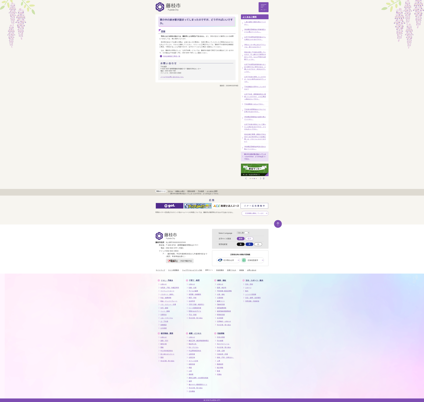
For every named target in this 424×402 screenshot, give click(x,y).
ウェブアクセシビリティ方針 (192, 270)
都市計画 (163, 344)
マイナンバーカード (167, 291)
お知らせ (163, 284)
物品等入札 (192, 344)
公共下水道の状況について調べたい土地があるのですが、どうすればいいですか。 (255, 126)
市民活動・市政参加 (252, 301)
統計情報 (220, 367)
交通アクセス (231, 270)
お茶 (190, 371)
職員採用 (220, 364)
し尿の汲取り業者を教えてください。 (255, 23)
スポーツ (248, 288)
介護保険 (220, 298)
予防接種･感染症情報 (224, 291)
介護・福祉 (221, 294)
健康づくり (221, 301)
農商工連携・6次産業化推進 (198, 378)
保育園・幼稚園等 (195, 294)
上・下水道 (164, 321)
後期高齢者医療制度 (224, 311)
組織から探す (180, 191)
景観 (162, 347)
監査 (218, 371)
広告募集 (192, 391)
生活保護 (220, 318)
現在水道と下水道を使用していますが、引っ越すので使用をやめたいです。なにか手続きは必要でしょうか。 (255, 55)
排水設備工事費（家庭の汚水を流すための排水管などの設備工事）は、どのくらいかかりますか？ (255, 137)
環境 (162, 357)
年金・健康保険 (165, 298)
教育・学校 (192, 298)
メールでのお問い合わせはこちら (172, 77)
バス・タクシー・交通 (168, 304)
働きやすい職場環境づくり (198, 384)
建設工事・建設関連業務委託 (199, 340)
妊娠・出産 (192, 288)
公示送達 (163, 328)
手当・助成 (192, 314)
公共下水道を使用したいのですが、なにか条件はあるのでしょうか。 (255, 79)
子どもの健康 (193, 291)
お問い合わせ (251, 270)
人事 (218, 361)
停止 (264, 178)
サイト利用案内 (173, 270)
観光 (246, 291)
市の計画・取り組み (196, 318)
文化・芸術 (249, 284)
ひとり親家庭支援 (195, 308)
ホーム (170, 191)
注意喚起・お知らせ (224, 321)
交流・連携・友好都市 (253, 298)
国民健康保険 (221, 308)
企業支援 (192, 354)
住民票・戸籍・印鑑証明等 (169, 288)
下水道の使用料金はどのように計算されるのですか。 (255, 110)
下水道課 (201, 191)
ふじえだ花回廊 (250, 294)
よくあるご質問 (249, 17)
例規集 (241, 270)
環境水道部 (191, 191)
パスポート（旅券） (167, 294)
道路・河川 (164, 340)
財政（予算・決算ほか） (225, 357)
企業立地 (192, 357)
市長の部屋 (221, 337)
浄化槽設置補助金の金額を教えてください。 (255, 118)
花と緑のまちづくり (167, 354)
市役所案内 (220, 270)
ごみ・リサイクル (166, 318)
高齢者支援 (221, 304)
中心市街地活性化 (166, 351)
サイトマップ (160, 270)
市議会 (219, 374)
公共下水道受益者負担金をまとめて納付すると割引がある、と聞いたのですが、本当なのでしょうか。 (255, 67)
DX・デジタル (194, 347)
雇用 (190, 381)
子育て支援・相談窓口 (196, 304)
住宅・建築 (164, 308)
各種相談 (163, 325)
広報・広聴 (221, 351)
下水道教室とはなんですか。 (254, 104)
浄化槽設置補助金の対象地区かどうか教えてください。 (255, 30)
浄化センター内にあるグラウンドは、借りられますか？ (255, 46)
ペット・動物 (165, 311)
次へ (260, 178)
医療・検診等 (221, 288)
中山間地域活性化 (195, 351)
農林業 (191, 374)
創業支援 (192, 364)
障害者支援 (221, 314)
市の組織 (220, 340)
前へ (246, 178)
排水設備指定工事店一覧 (171, 56)
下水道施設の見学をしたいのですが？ (255, 88)
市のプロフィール (223, 344)
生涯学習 (192, 301)
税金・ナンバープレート (168, 301)
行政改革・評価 (222, 354)
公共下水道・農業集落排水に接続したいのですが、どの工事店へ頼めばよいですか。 (255, 96)
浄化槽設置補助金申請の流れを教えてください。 (255, 148)
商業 (190, 367)
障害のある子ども (195, 311)
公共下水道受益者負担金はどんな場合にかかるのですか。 (255, 38)
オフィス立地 (193, 361)
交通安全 (163, 314)
